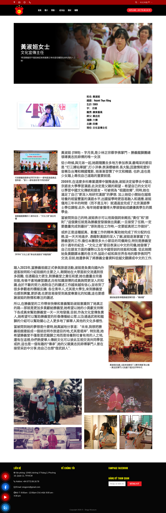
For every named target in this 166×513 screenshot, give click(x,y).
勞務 (53, 10)
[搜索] (136, 2)
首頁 (39, 10)
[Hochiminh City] (15, 2)
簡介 (46, 10)
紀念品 (62, 10)
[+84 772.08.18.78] (30, 2)
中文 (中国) (144, 2)
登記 (69, 10)
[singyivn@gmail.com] (19, 2)
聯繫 (76, 10)
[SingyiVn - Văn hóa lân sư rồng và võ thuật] (24, 10)
